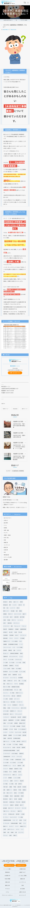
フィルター (15, 604)
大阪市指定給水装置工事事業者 (9, 750)
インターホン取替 (16, 777)
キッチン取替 (5, 762)
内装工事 (6, 550)
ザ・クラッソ (5, 817)
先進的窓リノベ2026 (18, 768)
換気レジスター (10, 792)
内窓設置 (16, 629)
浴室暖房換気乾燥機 (7, 820)
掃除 (12, 626)
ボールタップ (17, 808)
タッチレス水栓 (22, 671)
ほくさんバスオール (7, 747)
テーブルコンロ (6, 823)
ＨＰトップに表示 (8, 557)
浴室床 (11, 780)
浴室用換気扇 (10, 720)
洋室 (23, 765)
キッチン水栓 (10, 659)
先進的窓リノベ (13, 711)
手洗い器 (20, 632)
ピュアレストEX (18, 732)
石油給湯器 (5, 635)
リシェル (21, 656)
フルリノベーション (7, 647)
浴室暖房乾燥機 (23, 629)
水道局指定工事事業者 (14, 653)
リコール (9, 704)
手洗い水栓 (18, 802)
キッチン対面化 (20, 647)
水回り (4, 623)
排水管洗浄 (5, 671)
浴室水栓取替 (16, 796)
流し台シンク (5, 653)
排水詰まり (5, 601)
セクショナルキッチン (13, 656)
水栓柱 (20, 820)
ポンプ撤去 (5, 783)
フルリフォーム (23, 635)
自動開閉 (5, 644)
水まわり (16, 635)
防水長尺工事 (5, 714)
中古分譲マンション (7, 765)
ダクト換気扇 (20, 792)
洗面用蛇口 (11, 665)
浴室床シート (9, 789)
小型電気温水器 (18, 759)
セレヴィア (11, 826)
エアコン (5, 814)
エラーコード (16, 698)
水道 (16, 832)
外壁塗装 (21, 744)
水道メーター (15, 601)
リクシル (11, 638)
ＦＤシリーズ (5, 726)
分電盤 (10, 786)
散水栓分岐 (5, 799)
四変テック (15, 774)
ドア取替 (11, 759)
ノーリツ (21, 644)
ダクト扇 (11, 729)
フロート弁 (24, 808)
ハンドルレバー (6, 717)
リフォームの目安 (6, 668)
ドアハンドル (19, 756)
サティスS (16, 689)
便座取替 (5, 735)
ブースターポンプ (6, 753)
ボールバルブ (5, 677)
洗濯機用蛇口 (10, 629)
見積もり (15, 835)
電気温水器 (6, 554)
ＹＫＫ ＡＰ (15, 820)
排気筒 (22, 796)
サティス (5, 659)
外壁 (16, 783)
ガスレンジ (20, 711)
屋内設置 (5, 808)
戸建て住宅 (5, 786)
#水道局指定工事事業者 (18, 471)
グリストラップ (6, 626)
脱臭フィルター (6, 610)
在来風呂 (15, 771)
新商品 (4, 708)
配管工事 (6, 547)
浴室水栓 (5, 720)
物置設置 (11, 768)
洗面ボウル (20, 811)
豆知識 (9, 708)
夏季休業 (24, 735)
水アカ (15, 680)
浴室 (4, 744)
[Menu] (27, 2)
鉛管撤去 (5, 614)
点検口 (4, 723)
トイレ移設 (13, 741)
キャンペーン (5, 692)
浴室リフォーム (6, 741)
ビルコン (20, 774)
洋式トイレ (14, 620)
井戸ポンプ (24, 741)
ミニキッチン (5, 805)
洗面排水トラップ (6, 641)
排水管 (14, 747)
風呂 (8, 832)
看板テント (5, 826)
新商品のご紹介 (22, 723)
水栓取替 (11, 698)
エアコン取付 (10, 723)
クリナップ (5, 768)
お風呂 (4, 620)
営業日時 (10, 650)
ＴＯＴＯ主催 (5, 759)
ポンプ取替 (12, 692)
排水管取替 (21, 683)
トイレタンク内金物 (17, 735)
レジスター (5, 732)
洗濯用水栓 (21, 753)
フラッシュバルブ (18, 714)
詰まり (11, 617)
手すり (10, 771)
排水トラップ (10, 808)
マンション (5, 835)
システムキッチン (18, 659)
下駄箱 (14, 786)
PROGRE (23, 726)
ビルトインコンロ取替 (13, 671)
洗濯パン (11, 799)
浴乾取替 (5, 674)
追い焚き (11, 632)
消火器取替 (5, 665)
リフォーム (24, 626)
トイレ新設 (20, 817)
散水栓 (19, 771)
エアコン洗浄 (5, 617)
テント (24, 823)
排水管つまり (10, 680)
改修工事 (18, 747)
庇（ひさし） (13, 811)
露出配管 (20, 799)
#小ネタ (8, 471)
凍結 (4, 683)
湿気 (17, 610)
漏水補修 (6, 559)
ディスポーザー (20, 701)
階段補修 (23, 747)
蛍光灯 (9, 674)
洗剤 (19, 680)
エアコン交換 (5, 711)
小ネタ (20, 641)
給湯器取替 (23, 720)
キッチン (6, 532)
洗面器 (4, 738)
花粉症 (24, 662)
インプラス (11, 732)
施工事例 (6, 522)
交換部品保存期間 (14, 823)
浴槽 (4, 789)
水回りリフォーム (11, 829)
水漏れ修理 (16, 617)
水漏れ (10, 835)
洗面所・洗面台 (7, 535)
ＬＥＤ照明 (17, 720)
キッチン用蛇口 (15, 641)
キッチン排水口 (13, 762)
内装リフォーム (6, 701)
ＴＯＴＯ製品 (15, 744)
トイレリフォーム (13, 677)
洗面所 (4, 832)
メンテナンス (7, 545)
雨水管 (13, 668)
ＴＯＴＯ (16, 683)
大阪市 (4, 829)
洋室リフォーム (6, 811)
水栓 (4, 792)
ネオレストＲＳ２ (6, 695)
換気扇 (21, 601)
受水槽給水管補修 (16, 738)
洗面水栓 (11, 805)
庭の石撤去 (13, 701)
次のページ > (24, 408)
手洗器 (19, 789)
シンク (14, 647)
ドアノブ (13, 756)
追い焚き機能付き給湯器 (8, 689)
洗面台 (4, 680)
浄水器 (15, 729)
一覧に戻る (15, 408)
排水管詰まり (15, 704)
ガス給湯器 (22, 638)
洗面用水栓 (19, 695)
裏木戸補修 (22, 617)
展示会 (10, 601)
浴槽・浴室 (6, 530)
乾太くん (11, 714)
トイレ (5, 525)
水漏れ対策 (10, 738)
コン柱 (24, 820)
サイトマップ (22, 895)
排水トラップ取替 (6, 686)
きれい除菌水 (18, 668)
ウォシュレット (17, 626)
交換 (5, 540)
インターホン (5, 780)
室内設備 (18, 726)
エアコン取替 (20, 762)
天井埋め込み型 (11, 814)
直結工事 (5, 629)
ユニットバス (20, 832)
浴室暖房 (10, 735)
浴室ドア (24, 614)
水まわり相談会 (15, 753)
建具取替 (16, 805)
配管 (20, 689)
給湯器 (5, 527)
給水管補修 (20, 677)
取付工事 (24, 732)
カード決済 (9, 744)
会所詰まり (5, 632)
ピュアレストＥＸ (13, 817)
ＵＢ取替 (22, 814)
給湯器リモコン (23, 826)
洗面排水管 (5, 656)
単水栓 (11, 796)
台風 (14, 650)
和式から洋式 (23, 708)
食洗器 (9, 620)
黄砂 (10, 604)
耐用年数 (5, 650)
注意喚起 (16, 723)
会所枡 (18, 750)
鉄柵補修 (10, 777)
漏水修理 (18, 741)
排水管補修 (5, 729)
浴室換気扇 (15, 674)
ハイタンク (19, 650)
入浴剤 (15, 632)
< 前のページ (5, 408)
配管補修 (24, 717)
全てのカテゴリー (8, 518)
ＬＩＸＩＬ (16, 638)
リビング (14, 765)
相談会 (21, 653)
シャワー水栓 (18, 662)
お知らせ (3, 403)
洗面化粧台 (10, 623)
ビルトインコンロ (17, 614)
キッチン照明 (12, 726)
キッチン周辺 (11, 662)
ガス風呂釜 (5, 771)
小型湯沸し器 (11, 802)
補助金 (20, 610)
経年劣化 (20, 783)
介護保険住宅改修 (6, 756)
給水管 (15, 799)
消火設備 (12, 610)
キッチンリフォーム (15, 708)
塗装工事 (19, 786)
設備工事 (6, 542)
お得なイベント (10, 683)
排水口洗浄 (5, 802)
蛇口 (7, 607)
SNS (5, 552)
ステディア (16, 780)
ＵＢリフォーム (16, 623)
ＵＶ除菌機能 (5, 796)
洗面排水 (24, 789)
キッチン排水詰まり (22, 729)
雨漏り (20, 823)
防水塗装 (24, 786)
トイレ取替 (5, 662)
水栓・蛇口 (6, 537)
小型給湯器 (11, 635)
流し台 (19, 674)
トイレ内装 (24, 680)
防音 (4, 607)
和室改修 (19, 765)
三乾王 (4, 704)
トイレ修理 (5, 698)
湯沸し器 (13, 695)
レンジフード (12, 607)
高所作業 (17, 814)
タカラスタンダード (7, 774)
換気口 (15, 792)
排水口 (18, 607)
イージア (5, 777)
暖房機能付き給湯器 (15, 686)
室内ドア (21, 805)
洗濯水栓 (15, 789)
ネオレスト (21, 704)
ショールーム (20, 620)
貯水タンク (10, 614)
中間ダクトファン (19, 692)
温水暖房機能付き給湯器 (13, 644)
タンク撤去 (11, 783)
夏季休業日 (5, 638)
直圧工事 (21, 780)
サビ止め (16, 665)
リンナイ (16, 826)
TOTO (24, 759)
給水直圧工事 (13, 717)
